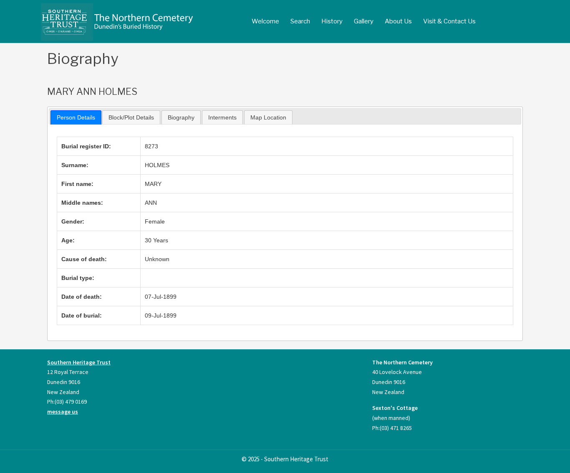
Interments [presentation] (222, 117)
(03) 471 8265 (396, 428)
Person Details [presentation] (76, 117)
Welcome (265, 21)
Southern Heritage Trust (79, 362)
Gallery (363, 21)
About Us (398, 21)
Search (300, 21)
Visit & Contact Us (449, 21)
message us (62, 411)
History (332, 21)
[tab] (75, 117)
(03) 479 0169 (71, 401)
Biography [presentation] (181, 117)
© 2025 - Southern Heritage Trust (285, 459)
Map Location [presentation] (268, 117)
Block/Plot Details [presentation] (131, 117)
